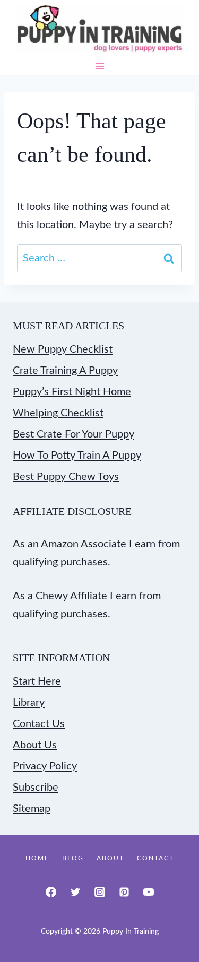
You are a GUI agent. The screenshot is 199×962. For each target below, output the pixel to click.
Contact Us (39, 724)
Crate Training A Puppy (65, 370)
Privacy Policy (45, 766)
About (110, 858)
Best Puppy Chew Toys (66, 476)
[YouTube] (148, 892)
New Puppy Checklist (63, 349)
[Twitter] (75, 892)
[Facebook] (51, 892)
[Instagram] (99, 892)
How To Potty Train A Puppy (77, 455)
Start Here (37, 681)
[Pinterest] (124, 892)
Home (37, 858)
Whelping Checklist (58, 413)
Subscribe (35, 787)
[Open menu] (99, 66)
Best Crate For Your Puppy (73, 434)
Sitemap (31, 808)
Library (29, 702)
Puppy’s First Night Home (72, 392)
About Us (35, 745)
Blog (73, 858)
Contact (155, 858)
